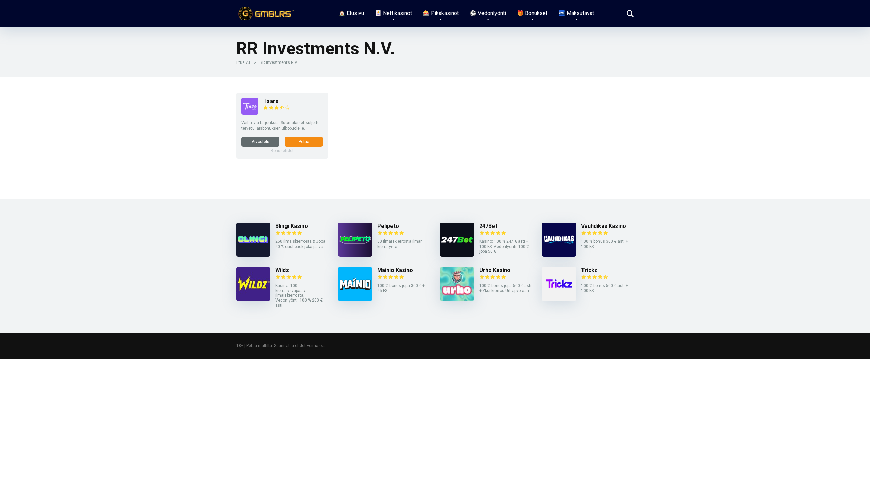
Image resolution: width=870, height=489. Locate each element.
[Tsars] (249, 113)
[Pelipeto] (355, 255)
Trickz (589, 270)
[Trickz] (559, 299)
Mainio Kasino (395, 270)
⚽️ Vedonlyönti (488, 13)
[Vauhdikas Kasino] (559, 255)
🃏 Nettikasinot (393, 13)
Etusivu (243, 62)
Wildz (282, 270)
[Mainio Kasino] (355, 299)
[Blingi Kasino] (253, 255)
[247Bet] (457, 255)
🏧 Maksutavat (576, 13)
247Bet (488, 226)
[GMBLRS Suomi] (265, 11)
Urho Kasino (494, 270)
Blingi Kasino (291, 226)
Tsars (270, 101)
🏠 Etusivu (351, 13)
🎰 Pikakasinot (441, 13)
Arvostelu (260, 141)
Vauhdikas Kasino (603, 226)
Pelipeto (388, 226)
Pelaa (304, 141)
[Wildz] (253, 299)
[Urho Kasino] (457, 299)
